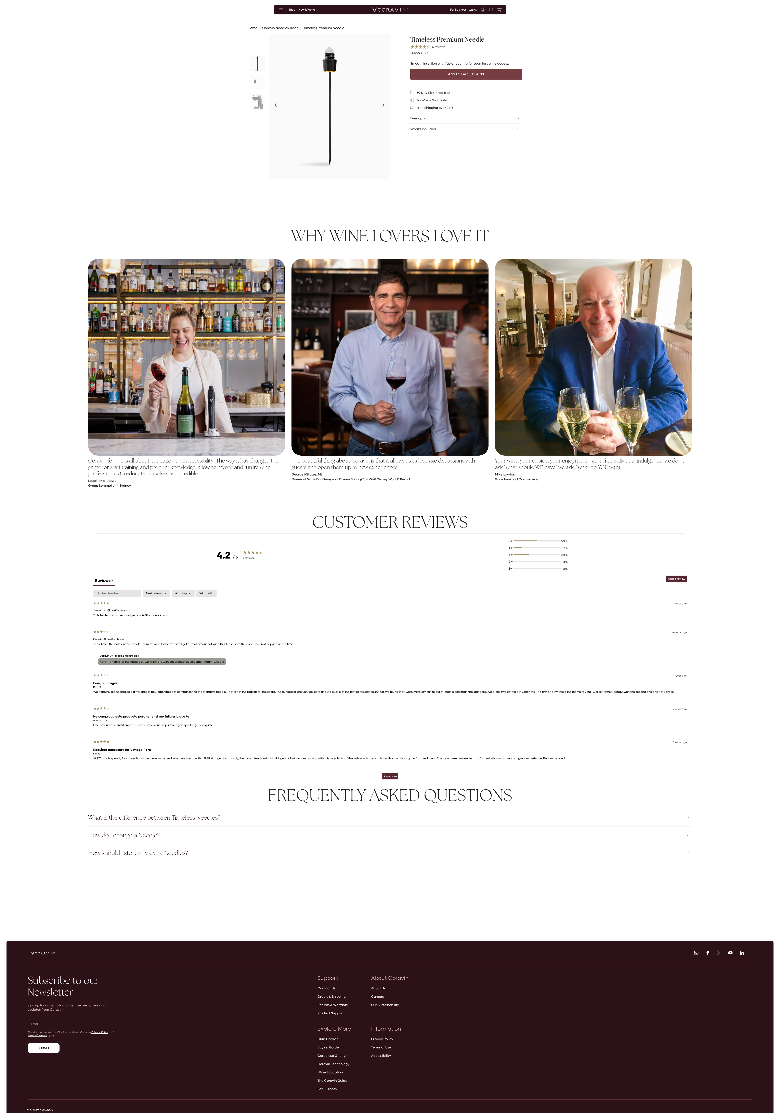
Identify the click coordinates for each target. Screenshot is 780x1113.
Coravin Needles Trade (280, 28)
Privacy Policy (99, 1032)
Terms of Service (37, 1035)
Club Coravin (328, 1039)
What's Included (423, 129)
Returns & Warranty (332, 1005)
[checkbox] (206, 593)
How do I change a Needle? (124, 835)
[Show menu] (281, 9)
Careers (377, 996)
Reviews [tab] (104, 580)
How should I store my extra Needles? (138, 853)
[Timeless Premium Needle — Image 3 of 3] (257, 101)
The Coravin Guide (332, 1080)
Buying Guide (328, 1047)
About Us (378, 988)
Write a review (676, 578)
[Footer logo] (43, 953)
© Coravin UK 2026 (40, 1110)
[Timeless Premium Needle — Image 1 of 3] (257, 63)
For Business (327, 1089)
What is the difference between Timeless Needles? (154, 817)
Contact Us (326, 988)
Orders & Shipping (331, 996)
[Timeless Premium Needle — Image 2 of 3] (257, 82)
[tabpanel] (390, 686)
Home (252, 28)
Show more (390, 776)
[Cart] (499, 9)
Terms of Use (381, 1047)
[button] (491, 9)
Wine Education (330, 1072)
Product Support (330, 1013)
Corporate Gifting (331, 1055)
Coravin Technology (333, 1064)
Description (419, 118)
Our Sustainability (385, 1005)
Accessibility (381, 1055)
